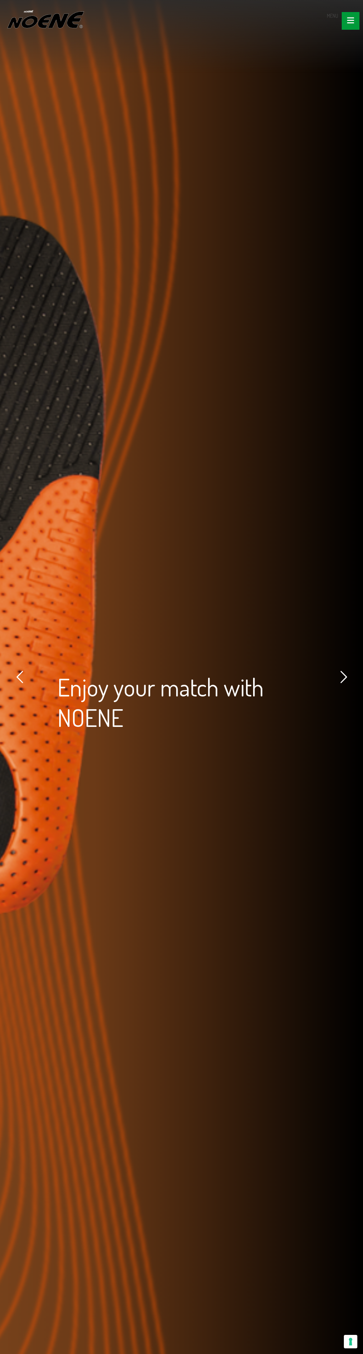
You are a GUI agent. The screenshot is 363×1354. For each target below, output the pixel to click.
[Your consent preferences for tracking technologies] (350, 1341)
